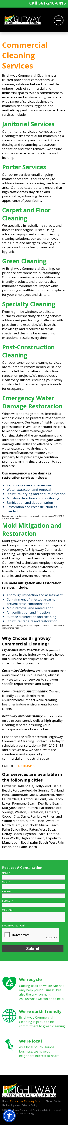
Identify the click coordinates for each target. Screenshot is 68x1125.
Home (5, 1101)
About (49, 1101)
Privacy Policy (29, 1105)
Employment (13, 1105)
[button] (9, 1115)
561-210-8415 (52, 3)
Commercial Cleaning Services (27, 1101)
